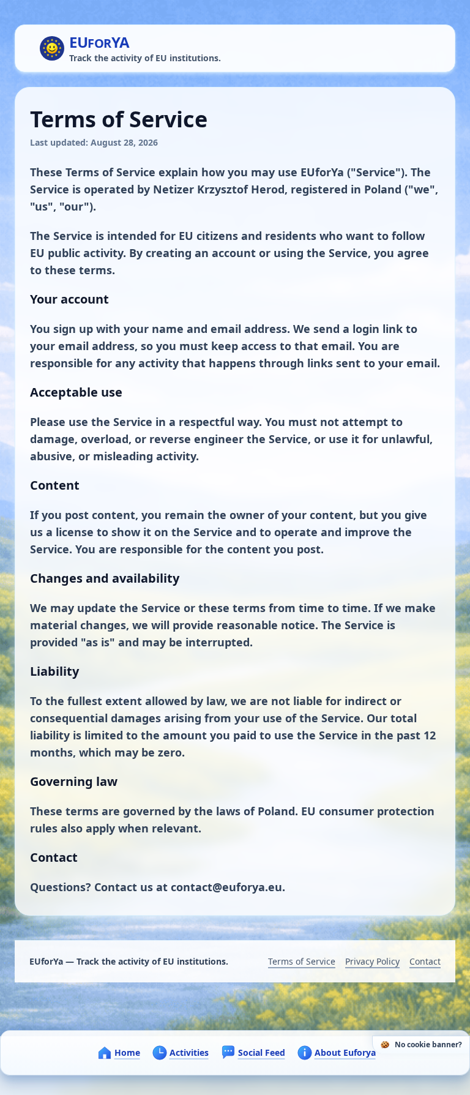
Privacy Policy (372, 961)
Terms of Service (301, 961)
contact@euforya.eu (226, 887)
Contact (425, 961)
